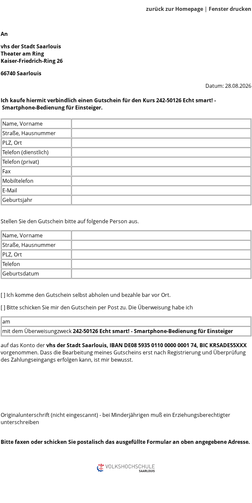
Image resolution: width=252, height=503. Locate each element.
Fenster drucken (230, 8)
